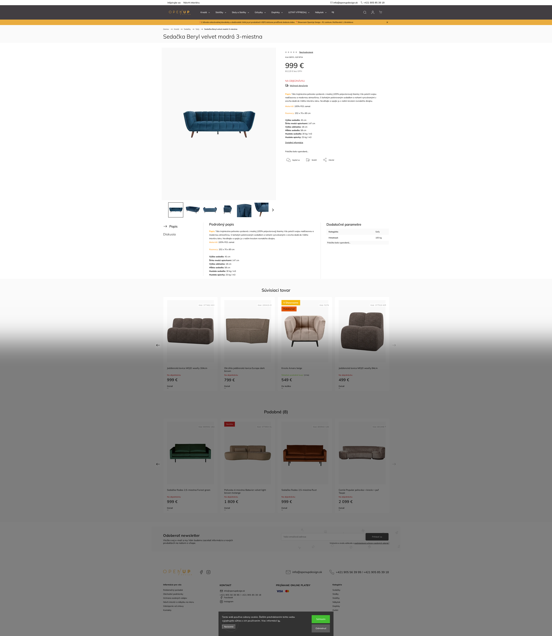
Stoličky (336, 598)
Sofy (377, 231)
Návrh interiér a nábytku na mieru (178, 602)
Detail (170, 386)
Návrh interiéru (191, 2)
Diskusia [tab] (169, 234)
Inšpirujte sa (174, 2)
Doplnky (336, 606)
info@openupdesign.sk (345, 2)
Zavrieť (374, 169)
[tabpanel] (190, 344)
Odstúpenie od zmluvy (173, 606)
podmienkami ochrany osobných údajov (371, 543)
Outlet (335, 610)
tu (279, 620)
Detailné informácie (294, 142)
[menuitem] (205, 12)
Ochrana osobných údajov (175, 598)
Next (394, 345)
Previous (158, 345)
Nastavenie (228, 627)
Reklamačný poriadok (173, 590)
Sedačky (336, 590)
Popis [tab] (173, 226)
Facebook (201, 572)
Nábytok (336, 602)
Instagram (208, 572)
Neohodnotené (306, 52)
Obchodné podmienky (173, 594)
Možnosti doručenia (299, 85)
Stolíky (335, 594)
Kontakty (167, 610)
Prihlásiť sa (377, 537)
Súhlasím (320, 619)
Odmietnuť (321, 628)
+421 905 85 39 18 (374, 2)
